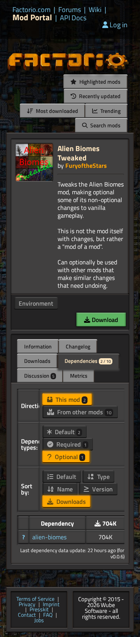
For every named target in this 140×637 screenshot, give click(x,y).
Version (102, 489)
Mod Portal (32, 17)
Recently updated (99, 96)
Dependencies (88, 361)
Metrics (79, 375)
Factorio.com (31, 9)
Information (38, 346)
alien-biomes (49, 537)
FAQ (47, 615)
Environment (36, 303)
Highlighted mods (99, 81)
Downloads (37, 361)
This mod (70, 399)
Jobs (39, 620)
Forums (69, 9)
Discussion (39, 375)
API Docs (73, 17)
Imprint (51, 604)
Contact (27, 615)
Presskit (39, 609)
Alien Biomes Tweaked (79, 153)
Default (66, 431)
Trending (110, 111)
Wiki (95, 9)
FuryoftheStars (86, 165)
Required (71, 444)
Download (104, 319)
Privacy (27, 604)
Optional (68, 456)
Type (103, 476)
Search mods (105, 125)
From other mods (84, 412)
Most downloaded (56, 111)
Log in (119, 24)
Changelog (78, 346)
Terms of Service (35, 599)
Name (64, 489)
